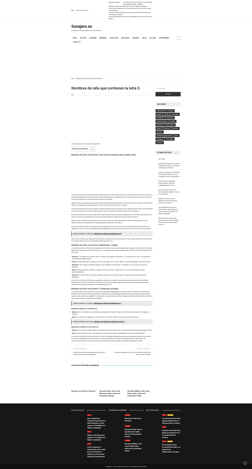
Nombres (175, 128)
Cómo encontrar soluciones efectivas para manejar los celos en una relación (168, 192)
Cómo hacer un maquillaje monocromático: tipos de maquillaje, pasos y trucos (166, 183)
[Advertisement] (126, 61)
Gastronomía (164, 38)
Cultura (153, 38)
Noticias (83, 38)
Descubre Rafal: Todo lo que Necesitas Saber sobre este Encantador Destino (109, 393)
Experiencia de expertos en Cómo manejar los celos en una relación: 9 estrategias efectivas (169, 166)
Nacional (166, 128)
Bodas (159, 114)
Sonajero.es (81, 26)
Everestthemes (143, 466)
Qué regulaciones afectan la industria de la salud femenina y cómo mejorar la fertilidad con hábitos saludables (168, 210)
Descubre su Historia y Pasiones (83, 391)
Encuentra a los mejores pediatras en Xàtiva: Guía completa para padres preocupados (89, 353)
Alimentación (161, 110)
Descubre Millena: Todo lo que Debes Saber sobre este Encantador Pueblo (138, 393)
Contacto (77, 42)
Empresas (103, 38)
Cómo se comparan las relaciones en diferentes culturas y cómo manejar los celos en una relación (169, 174)
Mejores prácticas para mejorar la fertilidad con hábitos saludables (96, 437)
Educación (125, 38)
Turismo (159, 142)
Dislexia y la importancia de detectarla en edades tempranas (128, 6)
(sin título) (161, 159)
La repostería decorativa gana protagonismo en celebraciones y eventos (171, 420)
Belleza (171, 110)
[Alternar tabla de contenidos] (91, 149)
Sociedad (135, 38)
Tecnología (114, 38)
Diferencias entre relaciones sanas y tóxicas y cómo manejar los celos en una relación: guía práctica (168, 221)
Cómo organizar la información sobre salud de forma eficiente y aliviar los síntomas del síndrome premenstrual (96, 451)
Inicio (75, 38)
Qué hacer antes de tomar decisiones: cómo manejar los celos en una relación (167, 201)
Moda (159, 128)
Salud (144, 38)
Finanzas (160, 125)
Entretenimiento (162, 121)
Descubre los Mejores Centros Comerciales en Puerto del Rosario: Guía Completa (132, 353)
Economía (92, 38)
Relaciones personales (164, 135)
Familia (173, 121)
